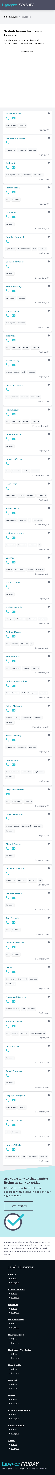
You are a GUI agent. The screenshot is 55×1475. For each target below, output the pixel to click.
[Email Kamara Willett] (14, 1149)
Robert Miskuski (14, 706)
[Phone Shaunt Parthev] (8, 848)
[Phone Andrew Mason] (8, 636)
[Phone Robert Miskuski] (8, 710)
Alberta (12, 1274)
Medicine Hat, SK (40, 727)
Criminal (9, 569)
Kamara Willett (13, 1145)
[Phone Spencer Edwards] (8, 390)
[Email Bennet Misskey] (14, 740)
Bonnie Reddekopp (15, 942)
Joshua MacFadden (15, 533)
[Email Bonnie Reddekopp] (14, 947)
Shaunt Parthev (13, 844)
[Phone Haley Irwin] (8, 488)
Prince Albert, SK (40, 426)
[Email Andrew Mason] (14, 636)
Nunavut (12, 1380)
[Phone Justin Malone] (8, 587)
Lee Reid (10, 967)
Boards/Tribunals (24, 249)
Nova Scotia (14, 1365)
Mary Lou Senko (14, 1021)
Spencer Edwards (14, 385)
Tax (40, 880)
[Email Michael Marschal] (14, 612)
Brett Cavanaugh (14, 286)
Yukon (11, 1440)
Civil (19, 175)
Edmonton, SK (42, 278)
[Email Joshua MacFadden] (14, 538)
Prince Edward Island (19, 1410)
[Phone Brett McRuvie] (8, 661)
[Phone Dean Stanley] (8, 1051)
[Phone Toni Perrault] (8, 922)
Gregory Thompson (15, 1095)
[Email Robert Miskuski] (14, 710)
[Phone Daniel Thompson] (8, 1075)
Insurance (22, 125)
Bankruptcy (10, 175)
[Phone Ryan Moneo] (8, 765)
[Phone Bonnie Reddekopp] (8, 947)
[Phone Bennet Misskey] (8, 740)
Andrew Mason (13, 632)
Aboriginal (10, 619)
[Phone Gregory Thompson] (8, 1100)
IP (29, 520)
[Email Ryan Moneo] (14, 765)
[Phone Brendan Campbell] (8, 241)
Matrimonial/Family (38, 1033)
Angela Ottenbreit (14, 814)
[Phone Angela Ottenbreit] (8, 819)
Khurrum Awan (13, 114)
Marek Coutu (12, 311)
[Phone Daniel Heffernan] (8, 464)
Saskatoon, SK (42, 228)
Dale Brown (11, 212)
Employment (11, 495)
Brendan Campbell (15, 237)
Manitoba (13, 1304)
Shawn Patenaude (15, 868)
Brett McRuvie (13, 656)
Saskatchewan (16, 1425)
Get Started (18, 1206)
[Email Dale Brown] (14, 217)
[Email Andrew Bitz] (14, 167)
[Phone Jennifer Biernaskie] (8, 143)
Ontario (12, 1395)
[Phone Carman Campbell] (8, 266)
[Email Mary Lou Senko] (14, 1026)
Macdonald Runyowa (16, 997)
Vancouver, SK (42, 1087)
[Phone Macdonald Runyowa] (8, 1001)
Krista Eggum (12, 410)
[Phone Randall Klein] (8, 513)
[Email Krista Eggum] (14, 414)
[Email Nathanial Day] (14, 365)
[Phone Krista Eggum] (8, 414)
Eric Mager (11, 558)
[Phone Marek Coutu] (8, 315)
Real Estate (38, 175)
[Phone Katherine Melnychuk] (8, 686)
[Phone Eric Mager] (8, 562)
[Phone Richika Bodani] (8, 192)
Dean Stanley (12, 1046)
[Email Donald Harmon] (14, 439)
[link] (27, 122)
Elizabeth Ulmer (14, 1120)
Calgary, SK (43, 154)
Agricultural (10, 249)
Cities (14, 1278)
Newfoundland (16, 1335)
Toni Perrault (12, 918)
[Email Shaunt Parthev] (14, 848)
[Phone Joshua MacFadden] (8, 538)
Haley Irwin (11, 484)
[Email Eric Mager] (14, 562)
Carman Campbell (15, 262)
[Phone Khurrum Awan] (8, 118)
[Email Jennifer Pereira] (14, 898)
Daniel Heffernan (14, 459)
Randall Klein (12, 508)
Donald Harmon (13, 434)
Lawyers (14, 17)
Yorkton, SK (43, 885)
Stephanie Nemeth (15, 790)
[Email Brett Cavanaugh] (14, 291)
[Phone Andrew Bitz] (8, 167)
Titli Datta (10, 336)
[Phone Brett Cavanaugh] (8, 291)
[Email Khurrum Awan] (14, 118)
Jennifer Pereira (14, 893)
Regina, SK (44, 130)
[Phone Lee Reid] (8, 972)
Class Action (10, 125)
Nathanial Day (12, 360)
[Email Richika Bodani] (14, 192)
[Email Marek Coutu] (14, 315)
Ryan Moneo (12, 760)
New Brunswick (16, 1320)
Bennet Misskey (13, 735)
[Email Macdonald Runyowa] (14, 1001)
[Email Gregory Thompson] (14, 1100)
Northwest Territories (19, 1350)
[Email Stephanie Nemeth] (8, 794)
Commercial (10, 150)
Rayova (23, 1468)
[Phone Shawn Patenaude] (8, 873)
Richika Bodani (13, 188)
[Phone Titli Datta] (8, 340)
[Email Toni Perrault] (14, 922)
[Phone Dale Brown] (8, 217)
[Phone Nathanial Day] (8, 365)
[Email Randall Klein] (14, 513)
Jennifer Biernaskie (15, 138)
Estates (26, 347)
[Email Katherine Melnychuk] (14, 686)
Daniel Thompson (14, 1071)
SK (5, 17)
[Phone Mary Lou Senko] (8, 1026)
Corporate (22, 150)
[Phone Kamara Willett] (8, 1149)
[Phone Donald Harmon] (8, 439)
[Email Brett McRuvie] (14, 661)
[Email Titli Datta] (14, 340)
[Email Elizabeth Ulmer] (14, 1125)
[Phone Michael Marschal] (8, 612)
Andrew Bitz (12, 163)
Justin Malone (13, 582)
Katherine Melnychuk (16, 681)
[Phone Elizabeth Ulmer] (8, 1125)
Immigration (10, 298)
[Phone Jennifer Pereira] (8, 898)
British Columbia (16, 1289)
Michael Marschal (14, 607)
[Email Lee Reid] (14, 972)
